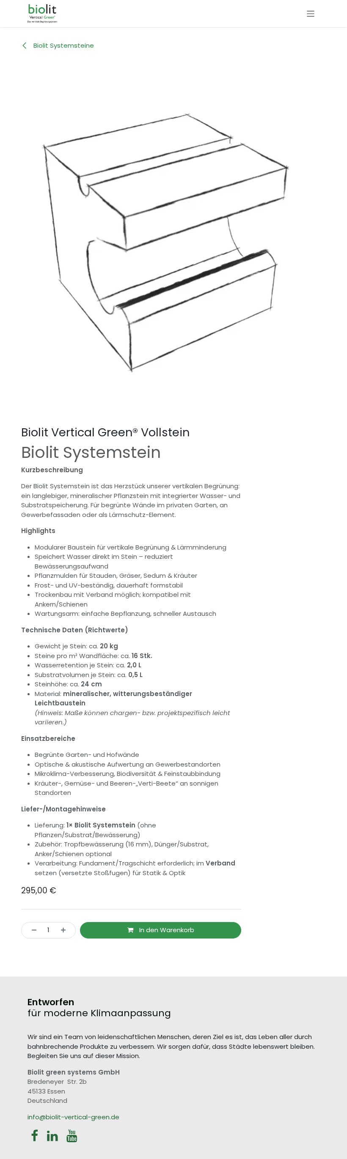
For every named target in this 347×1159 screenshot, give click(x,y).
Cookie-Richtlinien (239, 1103)
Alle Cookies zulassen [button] (65, 1121)
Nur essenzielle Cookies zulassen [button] (83, 1140)
